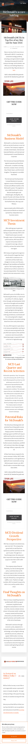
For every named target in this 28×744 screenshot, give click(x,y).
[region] (14, 733)
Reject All (14, 740)
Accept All (14, 736)
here (14, 70)
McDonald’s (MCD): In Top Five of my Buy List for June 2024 (14, 40)
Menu (24, 3)
